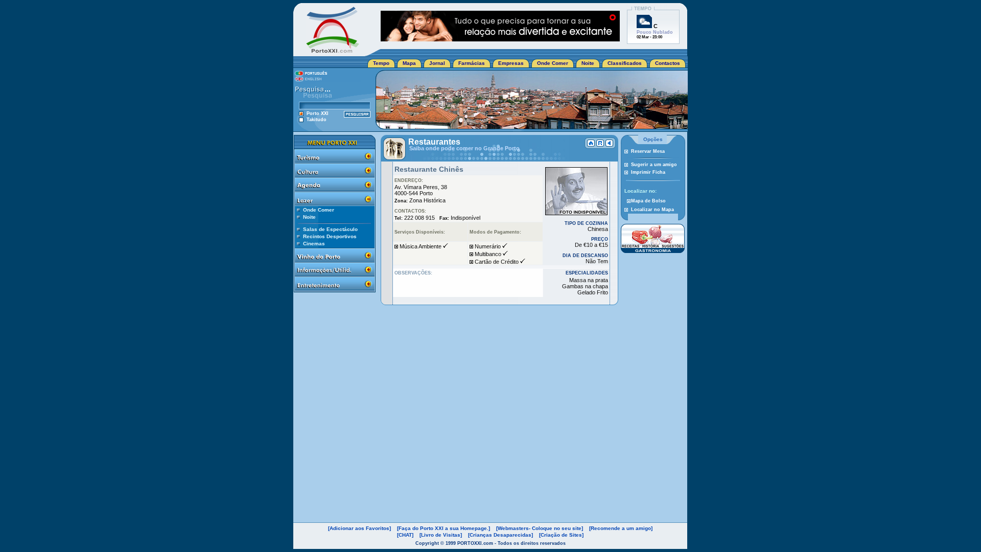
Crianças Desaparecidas (500, 535)
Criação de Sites (561, 535)
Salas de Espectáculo (330, 229)
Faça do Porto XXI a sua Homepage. (443, 528)
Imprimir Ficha (648, 172)
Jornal (437, 63)
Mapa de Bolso (648, 200)
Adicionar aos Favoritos (359, 528)
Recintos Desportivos (330, 236)
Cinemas (314, 243)
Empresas (511, 63)
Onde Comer (552, 63)
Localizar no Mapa (652, 209)
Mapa (409, 63)
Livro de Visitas (440, 535)
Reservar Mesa (648, 151)
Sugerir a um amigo (654, 164)
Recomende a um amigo (621, 528)
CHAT (405, 535)
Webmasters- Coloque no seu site (539, 528)
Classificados (625, 63)
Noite (587, 63)
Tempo (381, 63)
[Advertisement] (652, 319)
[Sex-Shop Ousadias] (500, 38)
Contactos (667, 63)
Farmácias (471, 63)
